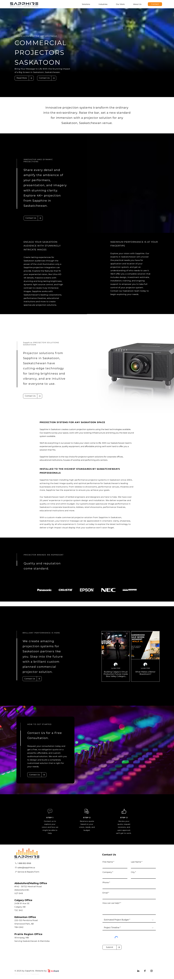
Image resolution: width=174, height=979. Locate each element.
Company (107, 872)
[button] (44, 78)
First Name (108, 862)
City (133, 872)
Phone (106, 882)
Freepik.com (35, 974)
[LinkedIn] (138, 970)
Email (105, 893)
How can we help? (111, 903)
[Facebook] (144, 970)
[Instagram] (151, 970)
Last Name (136, 862)
